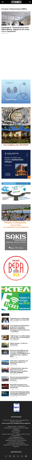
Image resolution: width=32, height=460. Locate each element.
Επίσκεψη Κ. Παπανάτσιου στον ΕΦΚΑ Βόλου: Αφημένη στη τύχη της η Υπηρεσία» (15, 29)
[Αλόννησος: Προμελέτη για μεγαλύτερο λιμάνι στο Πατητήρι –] (5, 362)
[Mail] (14, 456)
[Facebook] (6, 456)
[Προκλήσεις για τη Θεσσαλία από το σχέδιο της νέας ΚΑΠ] (5, 320)
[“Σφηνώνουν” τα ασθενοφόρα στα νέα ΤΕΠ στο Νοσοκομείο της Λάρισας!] (5, 337)
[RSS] (18, 456)
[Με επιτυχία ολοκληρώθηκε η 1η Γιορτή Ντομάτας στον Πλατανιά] (5, 378)
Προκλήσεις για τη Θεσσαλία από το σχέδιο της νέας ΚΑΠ (19, 319)
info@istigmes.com (17, 437)
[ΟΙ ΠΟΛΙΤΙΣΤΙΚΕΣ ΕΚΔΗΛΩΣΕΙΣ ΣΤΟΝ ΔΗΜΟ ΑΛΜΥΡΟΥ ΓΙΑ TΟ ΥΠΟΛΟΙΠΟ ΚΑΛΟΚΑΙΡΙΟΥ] (5, 393)
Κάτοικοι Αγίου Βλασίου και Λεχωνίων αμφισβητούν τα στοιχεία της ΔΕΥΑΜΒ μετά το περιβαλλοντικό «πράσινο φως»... (20, 353)
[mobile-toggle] (2, 2)
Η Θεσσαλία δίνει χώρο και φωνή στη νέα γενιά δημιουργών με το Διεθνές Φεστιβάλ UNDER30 (19, 370)
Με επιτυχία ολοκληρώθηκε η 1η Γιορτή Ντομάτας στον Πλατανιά (19, 378)
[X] (21, 456)
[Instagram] (10, 456)
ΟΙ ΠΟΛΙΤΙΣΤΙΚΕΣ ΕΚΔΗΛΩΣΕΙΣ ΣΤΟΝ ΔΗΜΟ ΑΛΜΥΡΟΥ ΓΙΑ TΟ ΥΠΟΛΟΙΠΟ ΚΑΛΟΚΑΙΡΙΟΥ (20, 393)
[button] (30, 2)
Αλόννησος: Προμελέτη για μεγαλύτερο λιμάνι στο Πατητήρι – (19, 362)
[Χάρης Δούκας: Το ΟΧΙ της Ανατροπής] (5, 345)
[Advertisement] (16, 60)
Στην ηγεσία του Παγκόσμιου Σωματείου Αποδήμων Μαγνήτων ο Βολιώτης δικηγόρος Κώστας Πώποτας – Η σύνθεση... (20, 328)
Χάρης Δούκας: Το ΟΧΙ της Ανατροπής (19, 344)
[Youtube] (25, 456)
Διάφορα (4, 24)
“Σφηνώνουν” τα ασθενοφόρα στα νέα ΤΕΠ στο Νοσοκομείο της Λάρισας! (20, 337)
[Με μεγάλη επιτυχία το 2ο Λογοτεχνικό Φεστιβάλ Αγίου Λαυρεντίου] (5, 386)
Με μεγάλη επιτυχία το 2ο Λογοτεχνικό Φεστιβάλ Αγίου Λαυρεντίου (19, 386)
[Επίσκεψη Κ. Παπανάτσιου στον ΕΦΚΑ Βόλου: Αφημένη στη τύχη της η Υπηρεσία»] (16, 18)
